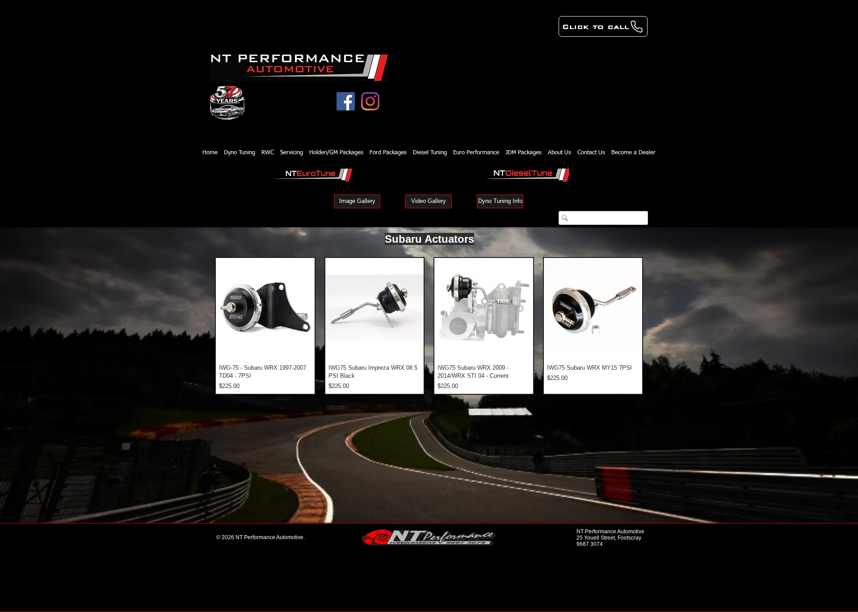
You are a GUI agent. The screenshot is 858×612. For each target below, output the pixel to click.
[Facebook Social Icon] (345, 101)
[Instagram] (370, 101)
